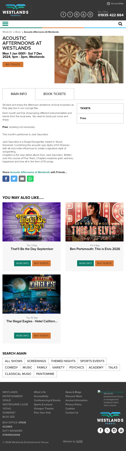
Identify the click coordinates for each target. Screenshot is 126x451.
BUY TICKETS (13, 64)
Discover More (73, 396)
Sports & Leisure (43, 404)
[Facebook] (63, 14)
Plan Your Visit (42, 412)
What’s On (40, 392)
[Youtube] (83, 14)
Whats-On (7, 32)
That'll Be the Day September (32, 249)
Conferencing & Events (47, 400)
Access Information (76, 400)
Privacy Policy (73, 404)
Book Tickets (54, 94)
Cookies (70, 408)
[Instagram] (77, 14)
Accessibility (116, 3)
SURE (79, 441)
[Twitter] (70, 14)
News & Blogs (73, 392)
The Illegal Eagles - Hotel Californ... (31, 321)
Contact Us (71, 412)
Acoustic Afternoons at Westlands (30, 172)
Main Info (19, 94)
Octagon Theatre (44, 408)
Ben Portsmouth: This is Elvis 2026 (95, 249)
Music (18, 32)
